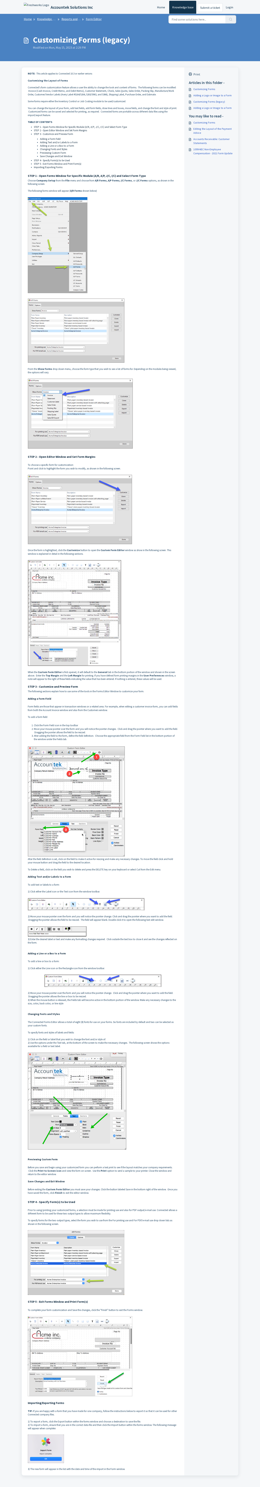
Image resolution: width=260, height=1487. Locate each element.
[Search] (230, 19)
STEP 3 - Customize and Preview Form (53, 134)
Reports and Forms (73, 19)
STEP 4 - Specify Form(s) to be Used (52, 160)
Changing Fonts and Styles (53, 149)
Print (196, 74)
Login (229, 7)
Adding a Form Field (50, 139)
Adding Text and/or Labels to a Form (59, 142)
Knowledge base (183, 7)
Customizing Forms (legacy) (209, 101)
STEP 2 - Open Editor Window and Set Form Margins (60, 130)
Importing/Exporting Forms (48, 167)
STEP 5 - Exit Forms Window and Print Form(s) (57, 163)
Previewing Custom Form (53, 152)
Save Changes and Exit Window (56, 156)
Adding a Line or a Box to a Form (57, 145)
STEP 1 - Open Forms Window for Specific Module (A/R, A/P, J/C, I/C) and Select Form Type (80, 127)
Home (161, 7)
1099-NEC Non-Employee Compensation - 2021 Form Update (213, 151)
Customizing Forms (204, 89)
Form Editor (94, 19)
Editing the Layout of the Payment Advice (212, 130)
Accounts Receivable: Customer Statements (211, 141)
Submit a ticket (210, 7)
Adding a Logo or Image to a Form (212, 95)
